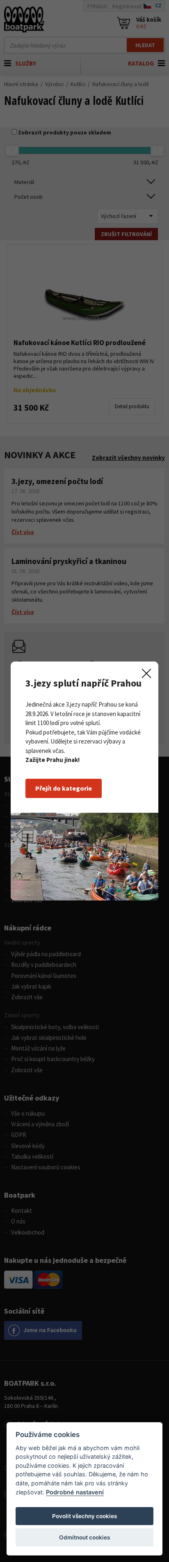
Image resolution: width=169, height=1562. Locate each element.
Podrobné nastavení (75, 1492)
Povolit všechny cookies (84, 1516)
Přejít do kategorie (63, 788)
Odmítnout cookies (84, 1537)
